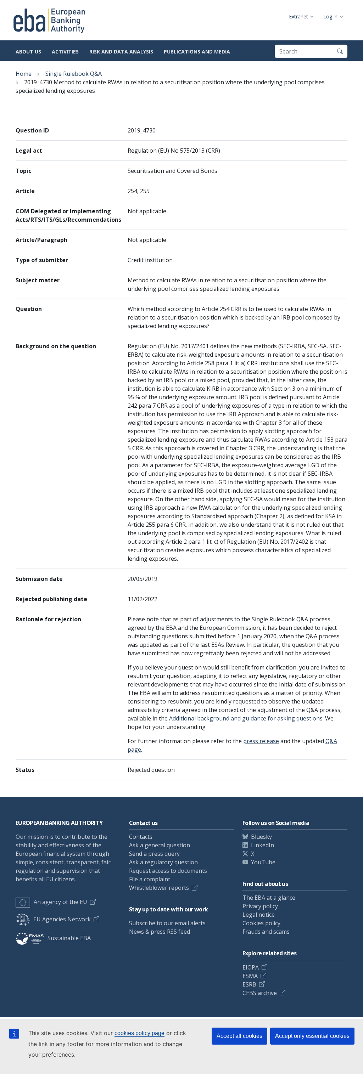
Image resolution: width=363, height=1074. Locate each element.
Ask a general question (159, 845)
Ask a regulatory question (163, 862)
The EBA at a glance (268, 897)
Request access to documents (168, 871)
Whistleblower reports (159, 888)
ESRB (249, 984)
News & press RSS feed (159, 931)
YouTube (263, 862)
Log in (330, 16)
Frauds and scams (266, 931)
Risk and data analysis (121, 51)
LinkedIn (262, 845)
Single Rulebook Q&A (73, 74)
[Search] (340, 51)
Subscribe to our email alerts (167, 923)
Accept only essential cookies (312, 1036)
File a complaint (149, 879)
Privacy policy (260, 906)
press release (261, 741)
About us (28, 51)
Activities (65, 51)
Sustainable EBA (69, 938)
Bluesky (261, 837)
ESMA (250, 976)
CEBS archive (259, 993)
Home (24, 74)
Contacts (140, 837)
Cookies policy (261, 923)
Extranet (298, 16)
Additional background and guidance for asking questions (246, 718)
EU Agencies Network (62, 919)
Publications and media (197, 51)
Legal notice (258, 914)
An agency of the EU (60, 902)
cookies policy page (139, 1033)
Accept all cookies (239, 1036)
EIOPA (250, 967)
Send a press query (154, 854)
